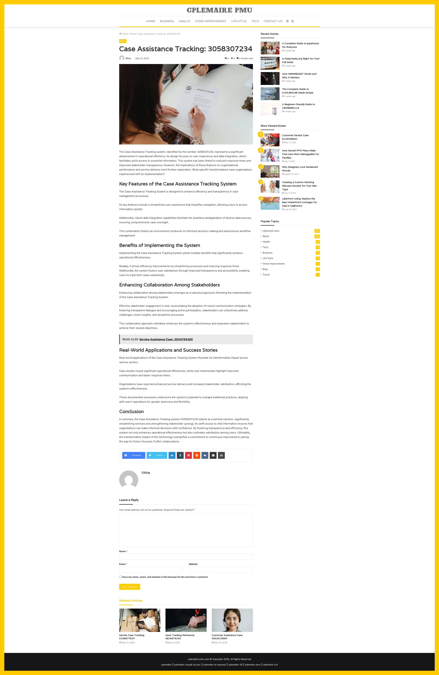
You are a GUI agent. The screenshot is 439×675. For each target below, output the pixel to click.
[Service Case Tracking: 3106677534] (139, 620)
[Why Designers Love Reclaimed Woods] (270, 171)
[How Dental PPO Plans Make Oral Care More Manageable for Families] (270, 155)
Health (184, 21)
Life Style (239, 21)
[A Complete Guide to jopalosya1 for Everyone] (270, 48)
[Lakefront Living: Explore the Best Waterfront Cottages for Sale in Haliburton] (270, 203)
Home (150, 21)
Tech (255, 21)
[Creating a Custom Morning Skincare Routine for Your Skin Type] (270, 186)
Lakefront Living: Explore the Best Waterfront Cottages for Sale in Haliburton (299, 202)
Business (167, 21)
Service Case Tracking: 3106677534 (132, 637)
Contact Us (273, 21)
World (133, 33)
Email (123, 564)
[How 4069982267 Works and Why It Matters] (270, 78)
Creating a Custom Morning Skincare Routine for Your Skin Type (299, 186)
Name (123, 551)
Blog (265, 269)
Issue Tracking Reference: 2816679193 (180, 637)
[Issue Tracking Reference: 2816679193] (186, 620)
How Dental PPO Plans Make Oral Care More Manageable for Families (300, 154)
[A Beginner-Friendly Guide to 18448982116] (270, 109)
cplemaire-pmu (271, 230)
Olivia (128, 58)
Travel (266, 274)
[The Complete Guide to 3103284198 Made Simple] (270, 93)
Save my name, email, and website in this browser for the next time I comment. (165, 577)
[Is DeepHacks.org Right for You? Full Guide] (270, 63)
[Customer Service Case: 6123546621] (270, 140)
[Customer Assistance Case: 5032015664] (232, 620)
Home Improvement (211, 21)
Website (193, 564)
